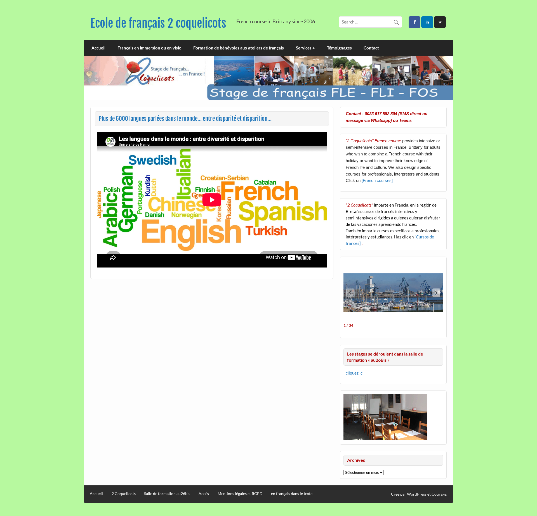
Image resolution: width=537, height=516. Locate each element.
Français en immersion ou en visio (149, 47)
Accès (204, 494)
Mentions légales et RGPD (240, 494)
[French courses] (377, 180)
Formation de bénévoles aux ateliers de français (238, 47)
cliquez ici (355, 372)
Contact (371, 47)
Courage (439, 494)
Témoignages (339, 47)
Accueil (98, 47)
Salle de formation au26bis (167, 494)
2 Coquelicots (124, 494)
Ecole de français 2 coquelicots (158, 23)
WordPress (417, 494)
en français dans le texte (291, 494)
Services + (305, 47)
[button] (436, 292)
